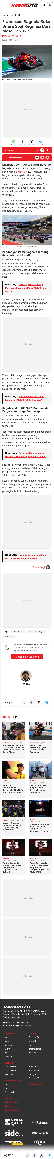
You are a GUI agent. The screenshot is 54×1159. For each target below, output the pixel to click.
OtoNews (9, 1033)
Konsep (8, 1045)
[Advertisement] (27, 110)
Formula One (35, 1037)
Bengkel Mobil (35, 1074)
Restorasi (9, 1074)
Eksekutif (9, 1056)
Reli (30, 1045)
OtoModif (9, 1063)
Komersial (9, 1092)
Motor (7, 1041)
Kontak (8, 1098)
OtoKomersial (36, 1084)
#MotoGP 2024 (18, 631)
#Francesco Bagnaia (37, 631)
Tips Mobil (34, 1066)
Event (7, 1049)
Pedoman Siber (12, 1110)
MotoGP (16, 15)
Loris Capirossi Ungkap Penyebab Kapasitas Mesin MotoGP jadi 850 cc (26, 288)
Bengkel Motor (36, 1078)
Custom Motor (11, 1070)
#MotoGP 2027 (9, 636)
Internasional (35, 1049)
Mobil (7, 1037)
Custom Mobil (11, 1066)
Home (5, 15)
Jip (6, 1052)
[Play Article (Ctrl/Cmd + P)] (37, 158)
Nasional (33, 1052)
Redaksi (9, 1106)
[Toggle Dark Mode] (50, 4)
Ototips (33, 1063)
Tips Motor (34, 1070)
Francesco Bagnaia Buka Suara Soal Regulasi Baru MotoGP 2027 (26, 26)
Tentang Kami (12, 1102)
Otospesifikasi (12, 1080)
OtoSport (33, 1033)
